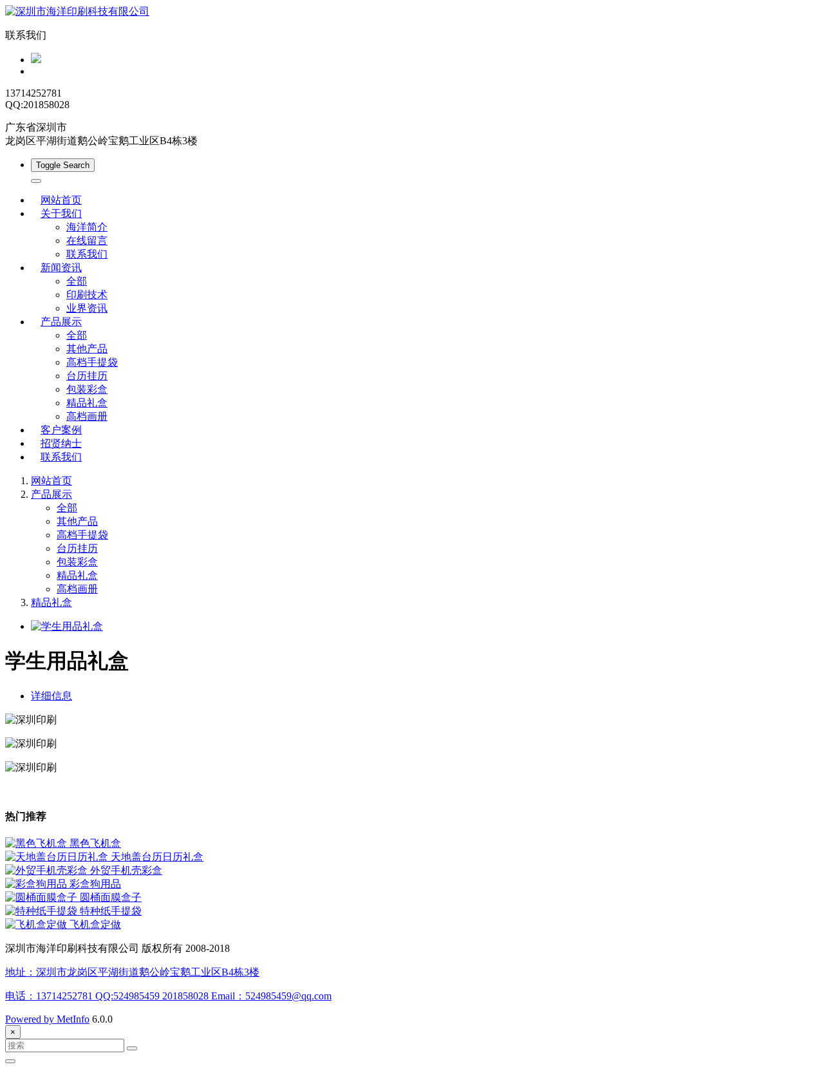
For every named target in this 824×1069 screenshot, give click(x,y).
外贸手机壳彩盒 (126, 870)
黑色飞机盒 (95, 843)
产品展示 (51, 494)
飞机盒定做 (95, 924)
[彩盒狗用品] (37, 883)
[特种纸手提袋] (42, 910)
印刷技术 (87, 294)
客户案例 (61, 429)
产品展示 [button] (61, 321)
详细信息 (51, 695)
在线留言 (87, 240)
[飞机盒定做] (37, 924)
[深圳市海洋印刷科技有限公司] (412, 12)
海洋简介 (87, 227)
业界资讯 (87, 308)
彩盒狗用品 (95, 883)
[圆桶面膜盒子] (42, 897)
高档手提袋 (92, 362)
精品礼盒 (87, 402)
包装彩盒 (87, 389)
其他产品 (87, 348)
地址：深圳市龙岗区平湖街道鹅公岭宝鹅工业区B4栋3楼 (132, 972)
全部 (76, 281)
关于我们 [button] (61, 213)
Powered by (31, 1019)
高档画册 (87, 416)
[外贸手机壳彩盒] (47, 870)
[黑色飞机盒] (37, 843)
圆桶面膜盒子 (111, 897)
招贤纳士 (61, 443)
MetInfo (73, 1019)
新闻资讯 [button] (61, 267)
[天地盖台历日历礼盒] (58, 856)
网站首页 (61, 199)
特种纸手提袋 (111, 910)
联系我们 (87, 254)
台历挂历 (87, 375)
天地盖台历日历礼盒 (157, 856)
